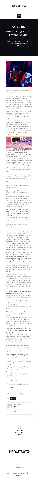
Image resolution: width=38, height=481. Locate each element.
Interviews (24, 90)
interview (12, 394)
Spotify (28, 384)
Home (9, 42)
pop (23, 394)
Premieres (19, 432)
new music (18, 394)
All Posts (17, 42)
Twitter (23, 384)
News (9, 92)
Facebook (10, 384)
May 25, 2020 (9, 90)
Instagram (17, 384)
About (19, 436)
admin (13, 92)
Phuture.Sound (12, 473)
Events (19, 434)
